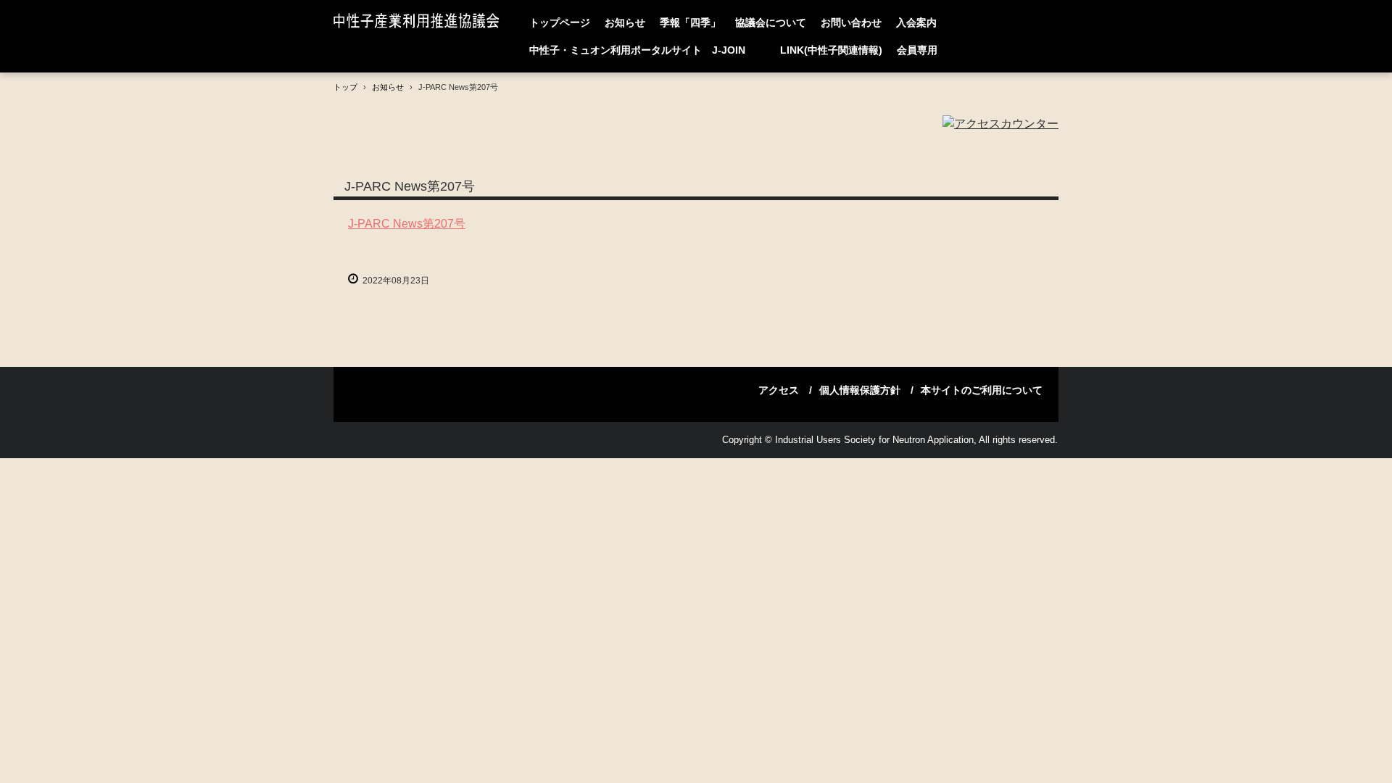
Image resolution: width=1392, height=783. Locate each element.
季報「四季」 (690, 22)
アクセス (778, 390)
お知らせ (625, 22)
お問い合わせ (851, 22)
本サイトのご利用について (982, 390)
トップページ (559, 22)
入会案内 (916, 22)
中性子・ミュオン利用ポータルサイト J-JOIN (647, 50)
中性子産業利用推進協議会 (420, 22)
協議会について (770, 22)
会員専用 (917, 50)
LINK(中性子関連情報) (831, 50)
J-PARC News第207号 (406, 224)
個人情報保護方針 (859, 390)
